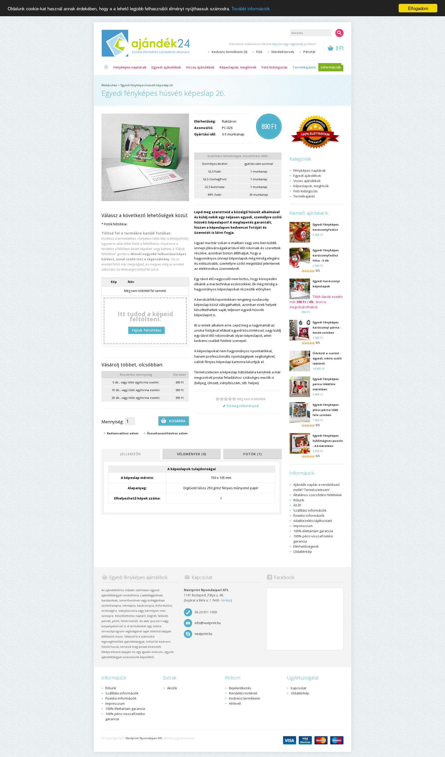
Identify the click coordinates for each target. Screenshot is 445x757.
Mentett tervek (282, 51)
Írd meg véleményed (243, 405)
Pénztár (309, 51)
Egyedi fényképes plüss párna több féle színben (326, 410)
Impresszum (303, 525)
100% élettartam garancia (313, 531)
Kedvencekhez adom (122, 433)
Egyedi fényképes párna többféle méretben (326, 384)
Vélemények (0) (191, 454)
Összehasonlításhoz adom (167, 433)
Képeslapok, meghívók (237, 67)
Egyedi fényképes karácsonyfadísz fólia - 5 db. (326, 255)
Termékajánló (304, 67)
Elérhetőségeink (306, 546)
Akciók (172, 688)
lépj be (277, 44)
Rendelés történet (243, 693)
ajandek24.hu (106, 67)
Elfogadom (418, 8)
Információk (331, 67)
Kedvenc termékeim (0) (229, 51)
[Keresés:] (339, 33)
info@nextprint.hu (208, 623)
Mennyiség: (112, 422)
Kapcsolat (298, 688)
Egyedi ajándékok (166, 67)
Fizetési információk (308, 515)
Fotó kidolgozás (274, 67)
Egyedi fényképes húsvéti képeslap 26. (147, 85)
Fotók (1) (252, 454)
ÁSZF (297, 505)
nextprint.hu (203, 634)
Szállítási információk (310, 510)
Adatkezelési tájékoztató (312, 520)
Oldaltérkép (302, 551)
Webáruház (109, 85)
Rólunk (298, 500)
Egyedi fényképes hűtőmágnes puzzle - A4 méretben (328, 441)
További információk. (251, 8)
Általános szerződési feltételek (317, 495)
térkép (226, 600)
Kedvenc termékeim (244, 698)
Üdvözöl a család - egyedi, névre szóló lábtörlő (327, 358)
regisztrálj (296, 44)
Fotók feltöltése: (114, 224)
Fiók (259, 51)
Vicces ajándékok (200, 67)
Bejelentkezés (240, 688)
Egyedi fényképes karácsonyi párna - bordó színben (327, 327)
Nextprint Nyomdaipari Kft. (144, 738)
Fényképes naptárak (129, 67)
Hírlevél (235, 703)
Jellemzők (130, 454)
